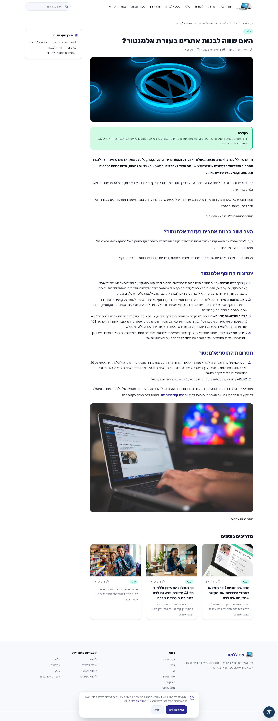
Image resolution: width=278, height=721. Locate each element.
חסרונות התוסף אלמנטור (60, 53)
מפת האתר (168, 676)
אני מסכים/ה (176, 710)
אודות (211, 6)
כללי (187, 6)
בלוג (123, 6)
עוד (114, 6)
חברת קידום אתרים (174, 395)
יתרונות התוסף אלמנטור (61, 47)
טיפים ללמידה (173, 6)
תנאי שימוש (168, 688)
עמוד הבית (226, 6)
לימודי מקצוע (138, 6)
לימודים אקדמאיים (50, 676)
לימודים (199, 6)
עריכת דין (155, 6)
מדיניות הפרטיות (137, 700)
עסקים (56, 671)
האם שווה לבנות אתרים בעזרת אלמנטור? (52, 42)
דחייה (157, 710)
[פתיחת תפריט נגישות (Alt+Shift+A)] (269, 712)
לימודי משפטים (88, 676)
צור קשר (170, 682)
